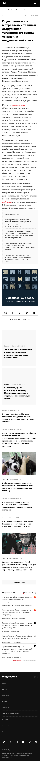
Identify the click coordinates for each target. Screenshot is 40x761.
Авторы (4, 689)
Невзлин (19, 9)
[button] (35, 3)
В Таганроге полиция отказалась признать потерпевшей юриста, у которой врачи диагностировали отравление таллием (18, 222)
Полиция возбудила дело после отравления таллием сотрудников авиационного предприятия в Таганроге (18, 257)
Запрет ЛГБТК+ (7, 9)
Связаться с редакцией (21, 319)
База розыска (7, 732)
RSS (5, 701)
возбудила (7, 202)
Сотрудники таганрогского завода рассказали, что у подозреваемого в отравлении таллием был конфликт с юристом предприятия (19, 234)
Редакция (5, 695)
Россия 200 (6, 725)
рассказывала (18, 105)
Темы (4, 683)
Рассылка (5, 707)
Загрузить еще (19, 582)
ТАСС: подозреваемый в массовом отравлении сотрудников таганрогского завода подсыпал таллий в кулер (20, 246)
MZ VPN (5, 719)
